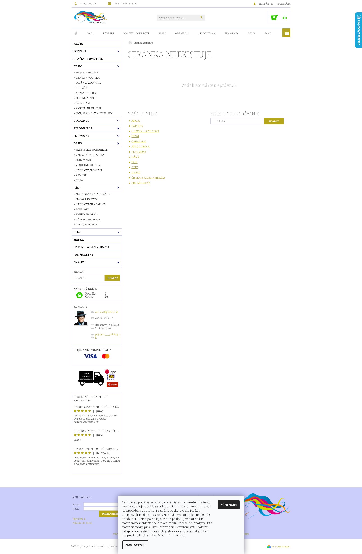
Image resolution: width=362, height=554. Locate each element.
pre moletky (83, 254)
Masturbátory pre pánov (93, 194)
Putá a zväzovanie (88, 82)
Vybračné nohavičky (90, 155)
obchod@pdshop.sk (106, 312)
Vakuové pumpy (86, 224)
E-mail (76, 504)
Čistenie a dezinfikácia (92, 247)
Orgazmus (182, 33)
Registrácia (284, 3)
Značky (79, 262)
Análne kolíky (86, 93)
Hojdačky (82, 87)
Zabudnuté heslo (82, 523)
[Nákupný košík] (79, 295)
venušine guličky (88, 165)
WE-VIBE (81, 175)
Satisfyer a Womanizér (92, 149)
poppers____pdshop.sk (107, 336)
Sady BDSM (83, 103)
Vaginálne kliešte (89, 108)
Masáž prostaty (86, 199)
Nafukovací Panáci (89, 170)
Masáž (79, 239)
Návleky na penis (88, 219)
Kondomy (82, 209)
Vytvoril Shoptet (280, 546)
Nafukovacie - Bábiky (90, 204)
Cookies (244, 534)
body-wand (83, 160)
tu (183, 535)
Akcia (90, 33)
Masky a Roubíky (87, 72)
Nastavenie (135, 545)
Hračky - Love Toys (136, 33)
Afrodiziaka (206, 33)
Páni (268, 33)
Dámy (251, 33)
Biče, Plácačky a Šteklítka (94, 113)
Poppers (108, 33)
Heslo (76, 508)
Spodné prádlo (86, 98)
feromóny (232, 33)
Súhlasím (229, 505)
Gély (77, 232)
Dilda (80, 180)
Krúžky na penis (87, 214)
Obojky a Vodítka (88, 77)
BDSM (162, 33)
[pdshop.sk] (91, 17)
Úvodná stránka (76, 33)
